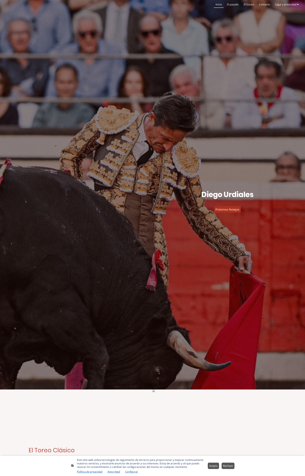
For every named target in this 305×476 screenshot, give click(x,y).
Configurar (131, 471)
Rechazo (228, 466)
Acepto (213, 466)
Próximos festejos (227, 209)
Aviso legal (114, 471)
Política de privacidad (89, 471)
